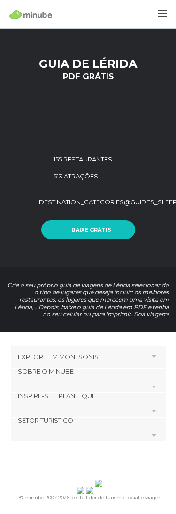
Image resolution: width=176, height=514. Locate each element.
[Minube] (30, 14)
